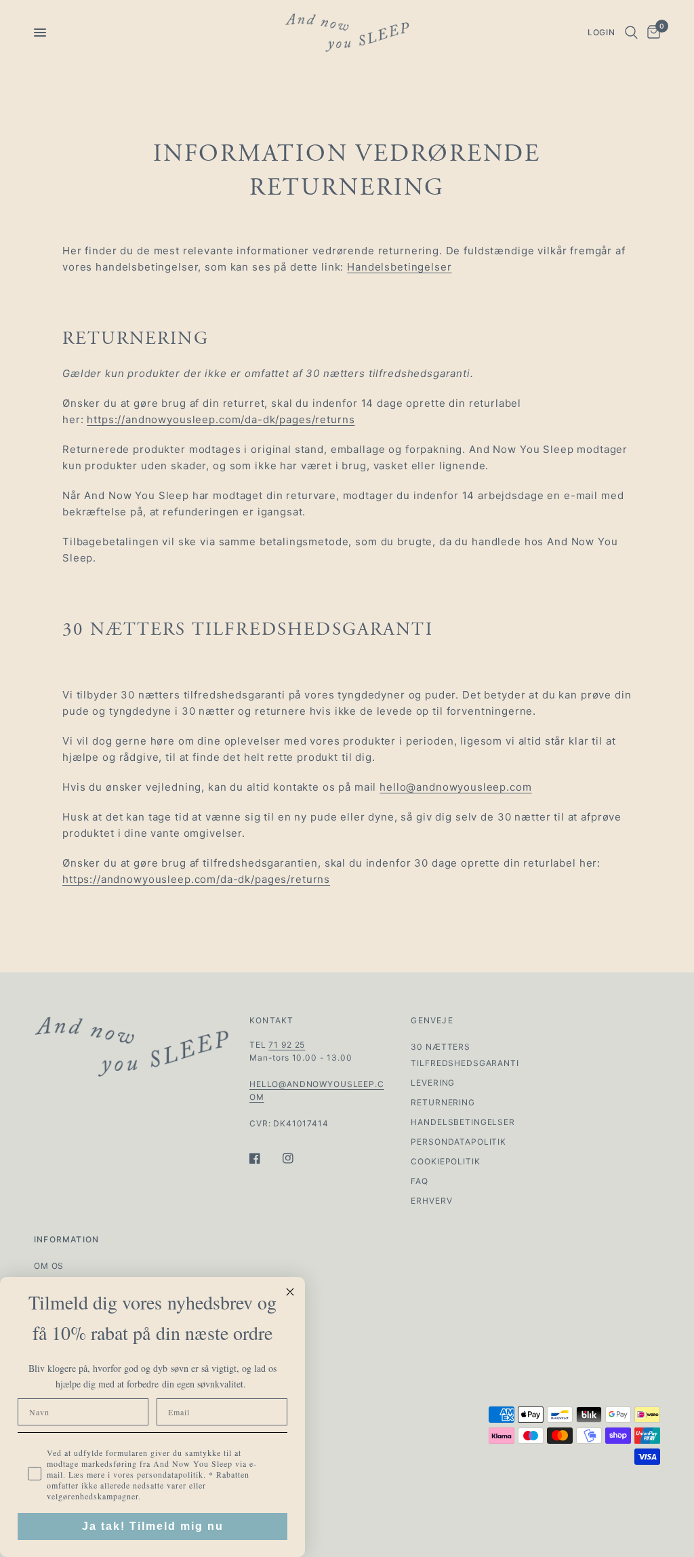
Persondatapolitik (458, 1142)
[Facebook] (264, 1158)
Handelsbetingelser (399, 266)
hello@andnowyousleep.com (455, 787)
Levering (433, 1083)
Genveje (432, 1021)
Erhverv (431, 1201)
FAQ (419, 1181)
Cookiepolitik (445, 1161)
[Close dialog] (290, 1292)
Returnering (442, 1102)
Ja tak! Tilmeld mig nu (153, 1526)
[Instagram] (297, 1158)
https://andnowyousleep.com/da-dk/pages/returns (220, 419)
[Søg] (631, 32)
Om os (49, 1266)
